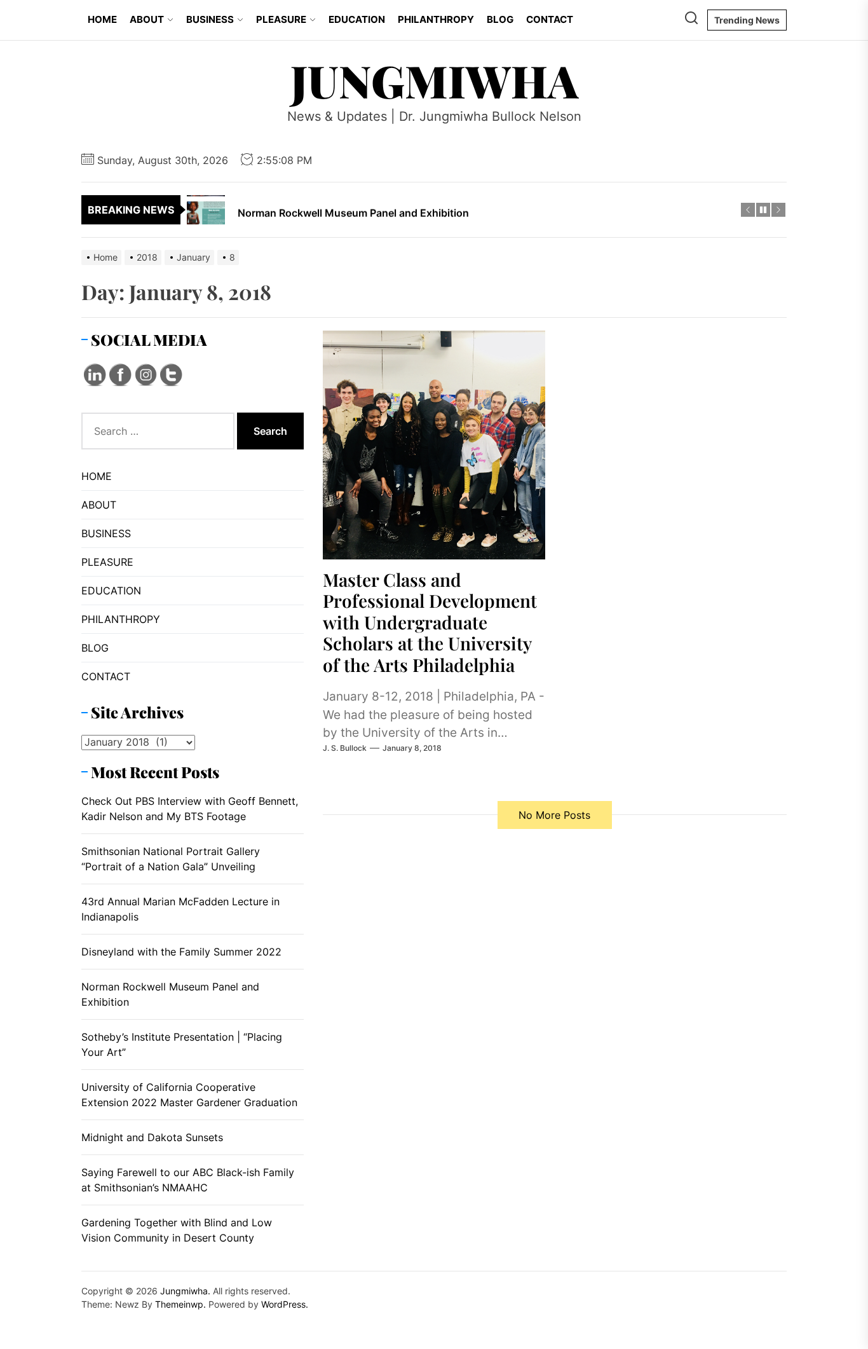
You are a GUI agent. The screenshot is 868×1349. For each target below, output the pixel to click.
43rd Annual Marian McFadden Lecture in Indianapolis (180, 909)
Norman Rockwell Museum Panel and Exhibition (170, 994)
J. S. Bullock (345, 748)
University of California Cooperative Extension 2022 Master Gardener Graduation (189, 1095)
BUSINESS (210, 19)
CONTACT (549, 19)
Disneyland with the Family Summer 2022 (181, 951)
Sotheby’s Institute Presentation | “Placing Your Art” (181, 1044)
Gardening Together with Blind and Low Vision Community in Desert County (176, 1230)
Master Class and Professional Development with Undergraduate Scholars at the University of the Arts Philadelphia (430, 622)
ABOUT (147, 19)
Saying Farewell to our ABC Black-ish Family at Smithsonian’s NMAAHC (187, 1180)
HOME (102, 19)
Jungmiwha (434, 80)
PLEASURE (281, 19)
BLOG (500, 19)
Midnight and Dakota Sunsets (152, 1137)
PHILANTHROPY (436, 19)
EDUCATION (357, 19)
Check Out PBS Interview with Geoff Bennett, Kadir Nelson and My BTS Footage (189, 809)
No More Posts (554, 815)
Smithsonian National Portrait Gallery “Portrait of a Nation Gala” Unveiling (170, 859)
